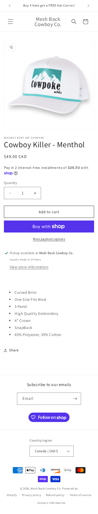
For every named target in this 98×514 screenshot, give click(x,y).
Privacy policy (31, 495)
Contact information (51, 503)
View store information (29, 267)
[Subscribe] (75, 399)
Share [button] (14, 350)
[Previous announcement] (9, 5)
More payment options (49, 239)
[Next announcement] (88, 5)
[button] (10, 21)
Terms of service (80, 495)
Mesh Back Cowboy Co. (46, 488)
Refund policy (55, 495)
